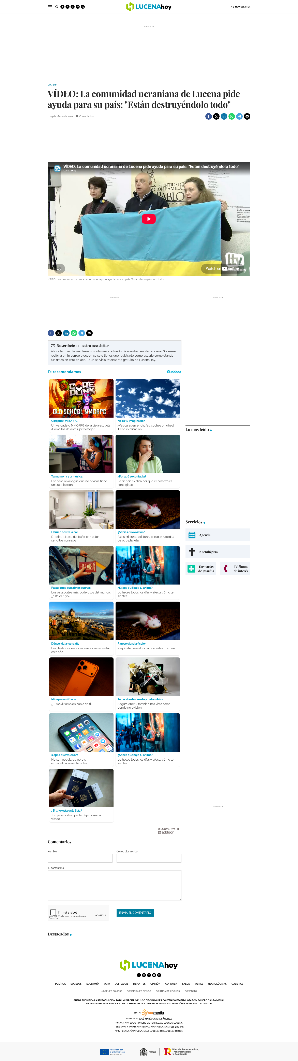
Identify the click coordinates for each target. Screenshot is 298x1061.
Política (60, 983)
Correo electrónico (127, 851)
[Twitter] (216, 116)
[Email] (247, 116)
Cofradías (121, 983)
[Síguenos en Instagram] (73, 7)
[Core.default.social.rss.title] (83, 7)
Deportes (139, 983)
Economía (92, 983)
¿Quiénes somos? (111, 991)
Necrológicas (217, 983)
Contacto (191, 991)
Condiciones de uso (139, 991)
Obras (199, 983)
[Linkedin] (224, 116)
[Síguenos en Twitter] (67, 7)
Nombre (52, 851)
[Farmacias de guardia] (200, 568)
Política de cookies (168, 991)
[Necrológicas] (217, 551)
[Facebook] (208, 116)
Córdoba (171, 983)
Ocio (107, 983)
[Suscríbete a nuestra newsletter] (114, 353)
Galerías (237, 983)
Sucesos (76, 983)
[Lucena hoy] (149, 970)
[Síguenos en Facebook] (62, 7)
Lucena (52, 84)
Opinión (155, 983)
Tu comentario (56, 868)
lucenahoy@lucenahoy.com (166, 1031)
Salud (186, 983)
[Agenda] (217, 534)
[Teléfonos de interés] (235, 568)
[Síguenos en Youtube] (78, 7)
